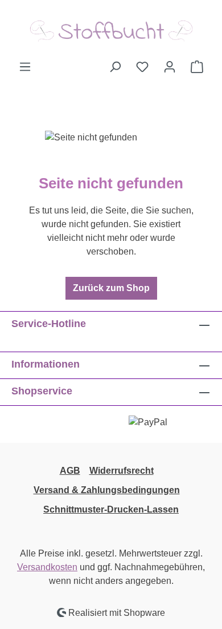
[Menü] (25, 66)
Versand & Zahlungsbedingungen (107, 490)
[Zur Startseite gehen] (111, 30)
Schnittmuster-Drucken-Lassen (111, 509)
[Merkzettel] (142, 66)
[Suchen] (115, 66)
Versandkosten (47, 567)
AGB (70, 470)
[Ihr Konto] (169, 66)
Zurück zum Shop (111, 288)
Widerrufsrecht (121, 470)
